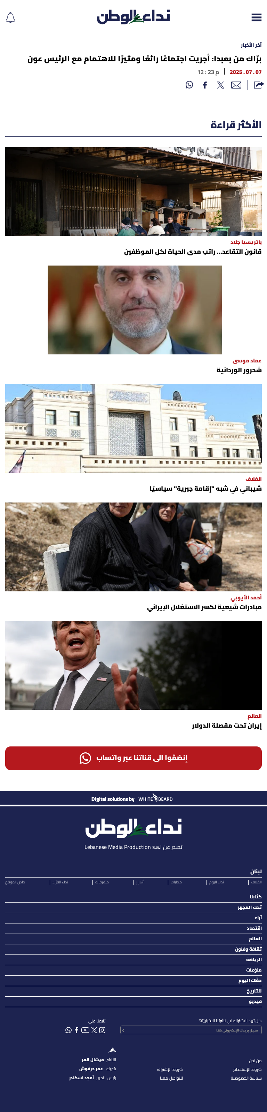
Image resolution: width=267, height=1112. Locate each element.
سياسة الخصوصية (246, 1078)
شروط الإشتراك (170, 1070)
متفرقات (102, 882)
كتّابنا (256, 897)
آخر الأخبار (251, 45)
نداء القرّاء (60, 882)
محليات (176, 882)
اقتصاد (254, 928)
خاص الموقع (15, 882)
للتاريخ (254, 991)
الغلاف (256, 882)
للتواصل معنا (171, 1078)
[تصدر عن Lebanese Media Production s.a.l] (133, 826)
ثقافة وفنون (248, 949)
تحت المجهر (250, 907)
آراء (258, 918)
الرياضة (254, 960)
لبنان (256, 872)
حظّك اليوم (250, 980)
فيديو (255, 1001)
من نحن (255, 1061)
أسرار (140, 882)
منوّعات (254, 970)
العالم (255, 939)
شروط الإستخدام (247, 1070)
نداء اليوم (216, 882)
